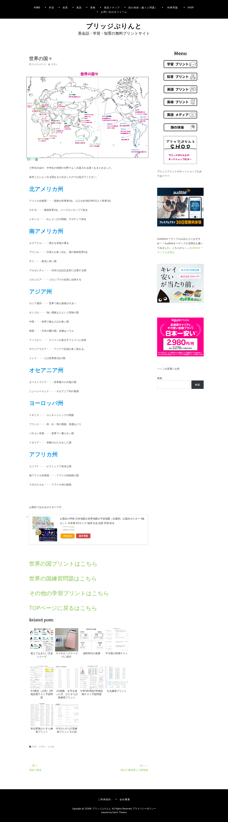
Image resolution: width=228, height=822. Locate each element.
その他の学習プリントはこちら (69, 593)
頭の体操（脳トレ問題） (142, 7)
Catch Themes (119, 812)
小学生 (42, 746)
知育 (65, 7)
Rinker (72, 527)
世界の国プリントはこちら (63, 563)
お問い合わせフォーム (114, 11)
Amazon (67, 535)
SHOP (191, 7)
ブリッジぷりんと (114, 25)
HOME (37, 7)
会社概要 (125, 799)
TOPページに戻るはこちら (63, 608)
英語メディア (112, 7)
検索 (159, 378)
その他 (50, 746)
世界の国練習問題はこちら (63, 578)
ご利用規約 (104, 799)
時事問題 (173, 7)
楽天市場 (83, 535)
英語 (79, 7)
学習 (51, 7)
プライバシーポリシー (144, 808)
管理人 (54, 64)
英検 (93, 7)
